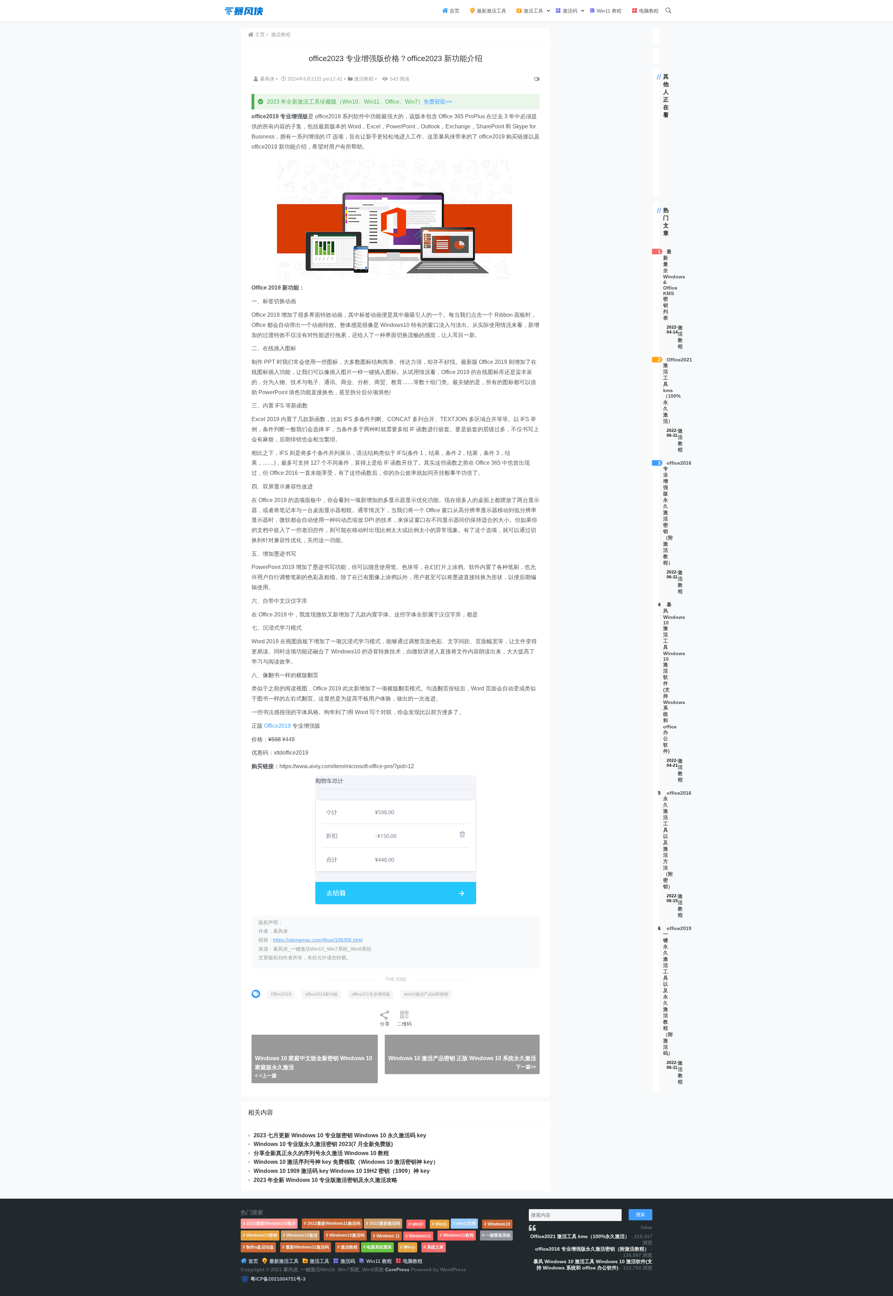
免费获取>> (437, 102)
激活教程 (281, 34)
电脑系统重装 (379, 1247)
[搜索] (668, 11)
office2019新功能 (321, 994)
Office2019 (277, 726)
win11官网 (466, 1223)
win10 (417, 1224)
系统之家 (435, 1247)
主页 (259, 34)
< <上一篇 (266, 1075)
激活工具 (532, 11)
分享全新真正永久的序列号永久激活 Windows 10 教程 (321, 1153)
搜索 (640, 1214)
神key (409, 1247)
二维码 (404, 1024)
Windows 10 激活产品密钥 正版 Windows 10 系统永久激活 (462, 1058)
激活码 (569, 11)
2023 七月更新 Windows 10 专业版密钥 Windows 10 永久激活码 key (340, 1135)
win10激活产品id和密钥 (426, 994)
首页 (453, 11)
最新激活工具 (490, 11)
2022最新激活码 (384, 1223)
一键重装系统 (498, 1235)
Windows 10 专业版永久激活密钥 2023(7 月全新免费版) (323, 1144)
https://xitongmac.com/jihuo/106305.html (317, 940)
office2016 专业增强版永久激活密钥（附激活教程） (592, 1249)
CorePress (397, 1269)
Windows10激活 (301, 1235)
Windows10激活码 (347, 1235)
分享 (385, 1024)
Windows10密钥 (261, 1235)
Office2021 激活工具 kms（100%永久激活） (580, 1236)
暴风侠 (268, 79)
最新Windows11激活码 (307, 1247)
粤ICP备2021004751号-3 (278, 1279)
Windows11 (420, 1236)
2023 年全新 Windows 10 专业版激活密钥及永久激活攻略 (325, 1180)
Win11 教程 (608, 11)
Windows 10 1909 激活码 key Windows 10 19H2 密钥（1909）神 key (342, 1171)
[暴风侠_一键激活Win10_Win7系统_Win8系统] (244, 10)
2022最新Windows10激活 (270, 1223)
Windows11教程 (458, 1235)
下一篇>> (526, 1067)
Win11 (441, 1224)
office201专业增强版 (371, 994)
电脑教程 (648, 11)
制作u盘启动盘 (260, 1247)
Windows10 (499, 1224)
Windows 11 (388, 1236)
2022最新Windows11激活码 (333, 1223)
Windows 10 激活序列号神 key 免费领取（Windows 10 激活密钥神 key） (346, 1162)
